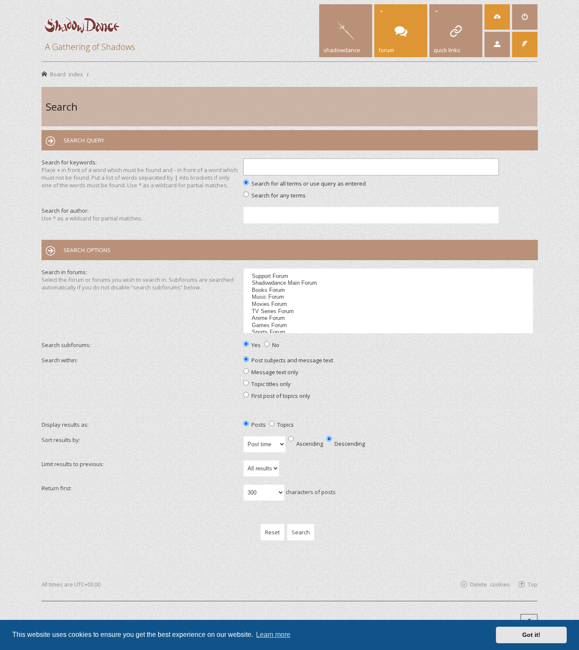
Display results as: (65, 424)
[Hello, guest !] (497, 44)
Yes (255, 345)
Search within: (60, 360)
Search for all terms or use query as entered (308, 183)
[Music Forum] (389, 297)
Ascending (309, 443)
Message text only (274, 372)
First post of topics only (280, 396)
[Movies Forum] (389, 304)
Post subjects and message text (291, 360)
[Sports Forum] (389, 332)
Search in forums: (64, 272)
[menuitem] (497, 17)
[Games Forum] (389, 325)
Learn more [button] (273, 634)
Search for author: (65, 210)
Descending (349, 443)
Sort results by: (61, 440)
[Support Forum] (389, 276)
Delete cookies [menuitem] (490, 584)
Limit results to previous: (73, 464)
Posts (258, 424)
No (275, 345)
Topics (285, 424)
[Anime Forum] (389, 318)
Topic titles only (270, 384)
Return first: (57, 488)
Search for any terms (278, 195)
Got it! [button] (531, 634)
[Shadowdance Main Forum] (389, 283)
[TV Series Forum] (389, 311)
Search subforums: (66, 345)
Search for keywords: (69, 162)
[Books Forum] (389, 290)
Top (532, 584)
